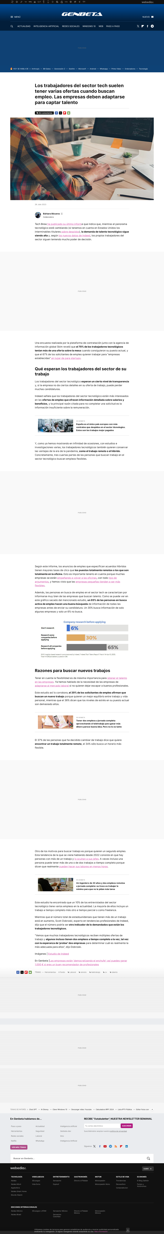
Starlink (72, 69)
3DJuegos (36, 1181)
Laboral (73, 972)
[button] (52, 213)
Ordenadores (130, 69)
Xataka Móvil (16, 1184)
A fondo (61, 972)
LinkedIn (127, 1146)
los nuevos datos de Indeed (74, 235)
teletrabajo (95, 972)
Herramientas (50, 972)
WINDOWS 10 (89, 26)
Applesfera (15, 1188)
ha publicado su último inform (64, 224)
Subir (146, 1169)
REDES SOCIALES (70, 26)
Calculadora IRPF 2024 (105, 1109)
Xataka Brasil (16, 1214)
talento (114, 972)
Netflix (14, 1141)
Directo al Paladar (81, 1181)
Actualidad (40, 1126)
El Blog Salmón (143, 1181)
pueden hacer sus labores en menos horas (83, 866)
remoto (83, 972)
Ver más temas (19, 1147)
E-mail (68, 112)
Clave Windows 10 (60, 1109)
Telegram (152, 26)
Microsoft (82, 69)
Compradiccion (122, 1188)
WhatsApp (40, 1141)
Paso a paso (16, 1126)
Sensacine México (60, 1211)
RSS (116, 1146)
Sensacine (57, 1181)
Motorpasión (100, 1181)
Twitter (138, 26)
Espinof (56, 1184)
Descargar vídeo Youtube (81, 1109)
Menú (17, 17)
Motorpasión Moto (102, 1184)
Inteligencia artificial (68, 1126)
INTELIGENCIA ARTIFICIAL (46, 26)
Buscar (148, 1158)
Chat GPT (33, 1109)
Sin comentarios (45, 113)
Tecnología (143, 69)
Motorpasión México (100, 1212)
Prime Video (116, 69)
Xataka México (17, 1211)
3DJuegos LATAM (39, 1211)
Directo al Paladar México (81, 1212)
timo (62, 1136)
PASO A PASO (113, 26)
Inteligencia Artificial (68, 1141)
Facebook (147, 26)
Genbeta (82, 14)
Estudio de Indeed (58, 953)
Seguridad (40, 1131)
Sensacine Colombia (57, 1215)
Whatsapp (104, 69)
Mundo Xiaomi (16, 1195)
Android (93, 69)
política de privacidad (118, 1131)
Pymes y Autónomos (141, 1185)
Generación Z (59, 69)
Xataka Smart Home (19, 1191)
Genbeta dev (65, 1131)
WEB (101, 26)
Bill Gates (47, 69)
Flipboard (142, 26)
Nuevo (146, 17)
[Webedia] (18, 1167)
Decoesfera (120, 1184)
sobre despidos (70, 231)
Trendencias (121, 1181)
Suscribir (126, 1126)
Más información (101, 1231)
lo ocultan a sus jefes (86, 858)
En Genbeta (80, 421)
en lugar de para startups (66, 358)
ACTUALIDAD (23, 26)
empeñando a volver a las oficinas (77, 577)
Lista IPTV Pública (125, 1109)
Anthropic (35, 69)
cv (106, 972)
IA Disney (45, 1109)
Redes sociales (17, 1136)
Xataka (13, 1181)
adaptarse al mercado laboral (52, 685)
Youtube (105, 1146)
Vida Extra (36, 1184)
